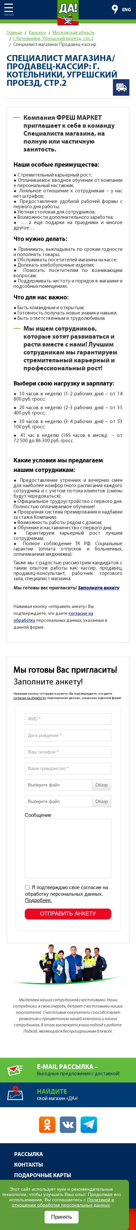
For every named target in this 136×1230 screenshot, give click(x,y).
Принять (61, 1217)
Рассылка (28, 1154)
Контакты (28, 1165)
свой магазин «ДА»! (57, 1094)
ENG (126, 10)
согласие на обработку (30, 698)
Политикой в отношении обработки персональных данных (63, 1202)
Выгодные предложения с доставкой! (78, 1070)
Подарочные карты (42, 1176)
